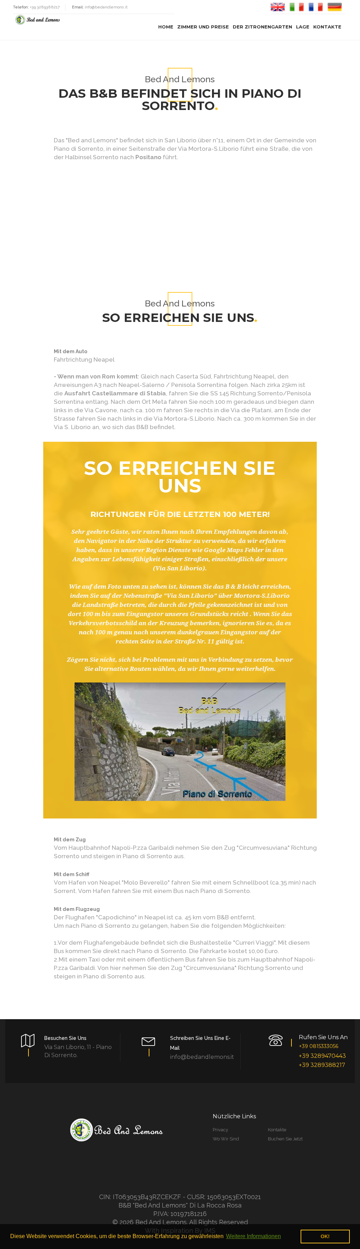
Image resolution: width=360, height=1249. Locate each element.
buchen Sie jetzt (285, 1138)
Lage (302, 27)
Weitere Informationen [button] (253, 1236)
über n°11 (211, 140)
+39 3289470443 (322, 1056)
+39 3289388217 (322, 1065)
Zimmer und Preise (203, 27)
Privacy (220, 1129)
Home (165, 27)
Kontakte (327, 27)
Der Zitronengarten (262, 27)
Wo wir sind (226, 1138)
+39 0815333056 (318, 1046)
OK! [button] (325, 1236)
